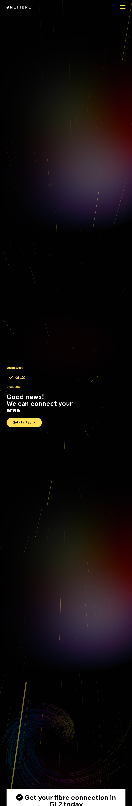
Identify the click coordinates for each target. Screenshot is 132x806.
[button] (122, 7)
